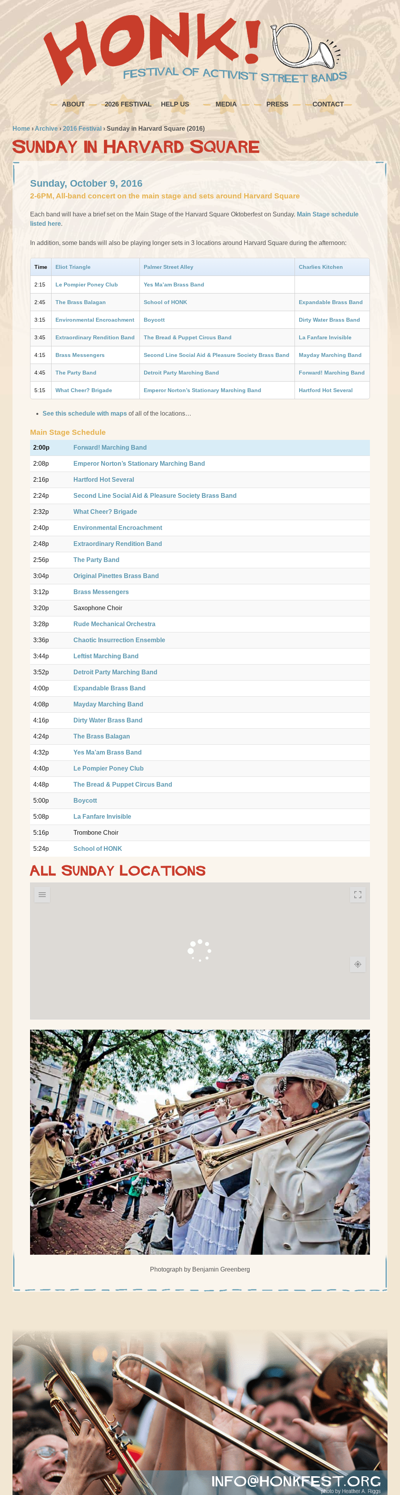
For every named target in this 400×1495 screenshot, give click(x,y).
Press (277, 104)
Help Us (175, 104)
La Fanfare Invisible (325, 337)
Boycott (154, 320)
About (73, 104)
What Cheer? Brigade (83, 390)
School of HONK (165, 302)
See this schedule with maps (85, 413)
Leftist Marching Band (106, 656)
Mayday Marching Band (330, 355)
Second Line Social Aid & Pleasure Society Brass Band (216, 355)
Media (226, 104)
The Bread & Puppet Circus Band (188, 337)
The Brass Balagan (80, 302)
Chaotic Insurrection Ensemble (119, 640)
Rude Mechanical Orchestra (114, 624)
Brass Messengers (80, 355)
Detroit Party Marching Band (181, 372)
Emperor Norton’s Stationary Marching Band (202, 390)
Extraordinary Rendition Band (95, 337)
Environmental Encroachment (94, 320)
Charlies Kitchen (321, 267)
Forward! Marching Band (332, 372)
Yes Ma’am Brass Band (174, 284)
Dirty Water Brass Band (329, 320)
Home (21, 128)
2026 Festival (127, 104)
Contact (328, 104)
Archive (46, 128)
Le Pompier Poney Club (86, 284)
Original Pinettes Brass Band (116, 576)
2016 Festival (82, 128)
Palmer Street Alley (168, 267)
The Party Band (75, 372)
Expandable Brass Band (331, 302)
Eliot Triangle (73, 267)
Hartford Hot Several (326, 390)
